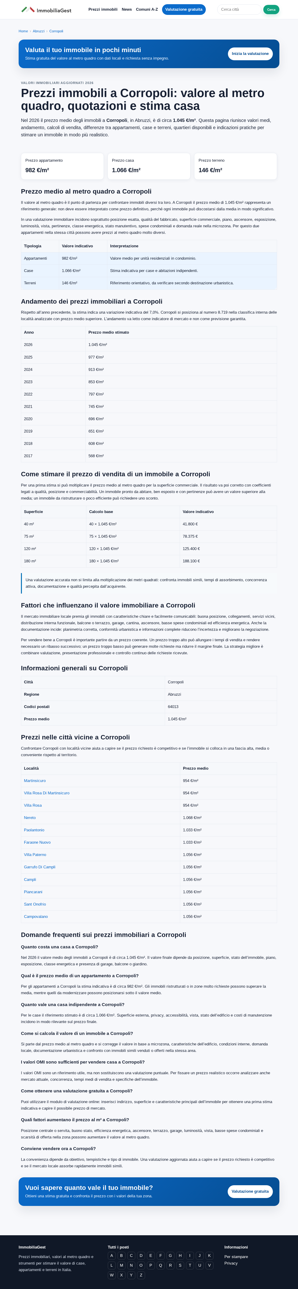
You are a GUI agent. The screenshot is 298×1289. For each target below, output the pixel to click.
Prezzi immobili (103, 9)
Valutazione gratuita (183, 9)
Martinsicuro (35, 781)
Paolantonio (34, 830)
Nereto (30, 818)
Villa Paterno (35, 855)
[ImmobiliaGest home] (48, 9)
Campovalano (36, 916)
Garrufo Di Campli (39, 867)
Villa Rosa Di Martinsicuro (46, 793)
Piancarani (33, 892)
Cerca (271, 9)
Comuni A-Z (147, 9)
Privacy (231, 1263)
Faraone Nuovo (37, 842)
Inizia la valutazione (250, 53)
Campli (30, 879)
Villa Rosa (33, 805)
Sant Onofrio (35, 904)
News (127, 9)
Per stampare (236, 1257)
